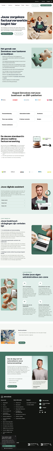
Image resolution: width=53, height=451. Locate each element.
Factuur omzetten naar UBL (7, 433)
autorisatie (16, 76)
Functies (3, 5)
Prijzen (22, 5)
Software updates (19, 416)
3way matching (22, 76)
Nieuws (27, 5)
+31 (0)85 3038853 (30, 404)
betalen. (5, 77)
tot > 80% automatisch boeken (12, 74)
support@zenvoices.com (31, 402)
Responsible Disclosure (20, 408)
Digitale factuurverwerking (8, 428)
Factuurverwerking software (6, 419)
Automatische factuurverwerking (6, 414)
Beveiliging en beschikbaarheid (19, 412)
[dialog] (9, 442)
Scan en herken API (7, 411)
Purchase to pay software (8, 426)
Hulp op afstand (6, 408)
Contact (43, 1)
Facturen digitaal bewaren (8, 430)
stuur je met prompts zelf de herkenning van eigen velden (12, 149)
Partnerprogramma (19, 406)
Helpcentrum (18, 402)
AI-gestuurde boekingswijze (17, 151)
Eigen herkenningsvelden (8, 421)
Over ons (37, 1)
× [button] (15, 436)
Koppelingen (17, 5)
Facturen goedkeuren (7, 416)
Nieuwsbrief (18, 404)
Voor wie (10, 5)
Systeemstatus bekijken (20, 418)
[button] (9, 448)
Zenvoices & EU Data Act (21, 414)
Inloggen (48, 1)
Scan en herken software (8, 423)
